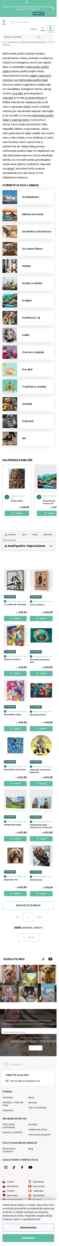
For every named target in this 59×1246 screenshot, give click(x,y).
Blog (30, 1148)
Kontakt (32, 1124)
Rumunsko (39, 1186)
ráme (9, 168)
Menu (4, 24)
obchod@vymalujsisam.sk (25, 1081)
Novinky (32, 1102)
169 (39, 917)
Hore (31, 937)
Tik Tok (43, 959)
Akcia (31, 1097)
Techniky (7, 1097)
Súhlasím (28, 1238)
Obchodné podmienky (8, 1126)
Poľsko (10, 1190)
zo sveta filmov (34, 98)
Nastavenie (28, 1227)
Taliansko (38, 1190)
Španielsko (39, 1195)
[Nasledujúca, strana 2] (28, 917)
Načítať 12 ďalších (28, 905)
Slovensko (12, 1186)
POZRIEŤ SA (38, 13)
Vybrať (19, 513)
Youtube (50, 959)
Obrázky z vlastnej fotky (12, 1104)
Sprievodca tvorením (8, 1150)
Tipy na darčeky (37, 1107)
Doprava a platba (12, 1132)
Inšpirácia (7, 1110)
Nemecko (12, 1195)
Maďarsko (38, 1181)
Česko (10, 1181)
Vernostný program (39, 1134)
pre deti (18, 93)
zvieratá (7, 98)
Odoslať (35, 1048)
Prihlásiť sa (34, 29)
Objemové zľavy (37, 1129)
